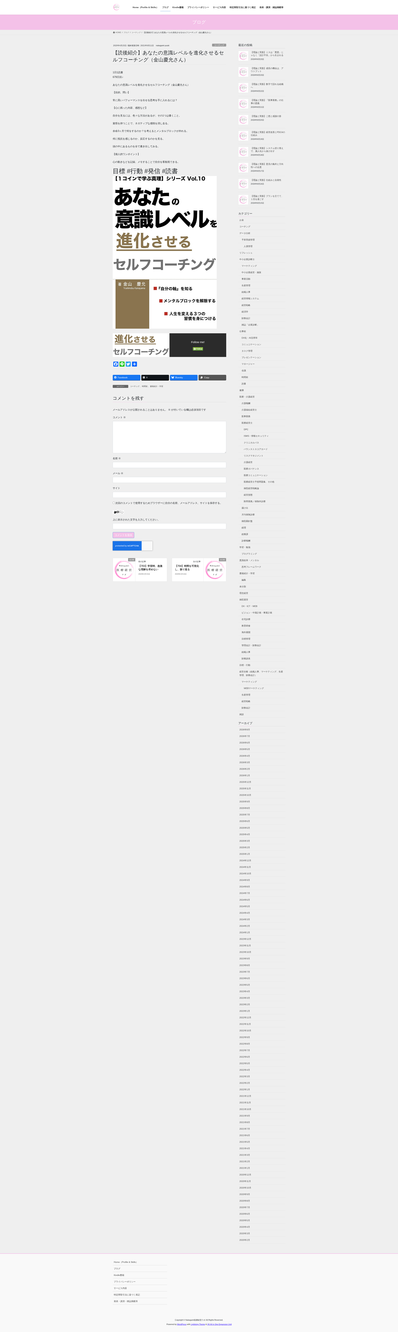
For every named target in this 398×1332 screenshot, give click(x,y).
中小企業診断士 (247, 259)
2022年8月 (244, 1044)
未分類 (242, 586)
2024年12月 (245, 860)
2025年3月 (244, 841)
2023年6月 (244, 978)
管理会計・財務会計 (251, 645)
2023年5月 (244, 985)
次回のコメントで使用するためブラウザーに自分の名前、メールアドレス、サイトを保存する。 (168, 503)
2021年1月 (244, 1168)
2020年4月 (244, 1227)
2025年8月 (244, 808)
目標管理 (246, 639)
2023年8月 (244, 965)
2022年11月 (245, 1024)
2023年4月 (244, 991)
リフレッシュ (245, 253)
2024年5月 (244, 906)
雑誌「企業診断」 (250, 325)
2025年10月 (245, 795)
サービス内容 (120, 1288)
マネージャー (248, 364)
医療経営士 (247, 423)
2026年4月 (244, 756)
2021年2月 (244, 1161)
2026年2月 (244, 769)
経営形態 (248, 495)
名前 (117, 458)
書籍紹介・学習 (156, 386)
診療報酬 (246, 540)
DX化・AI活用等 (249, 338)
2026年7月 (244, 736)
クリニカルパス (251, 442)
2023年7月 (244, 972)
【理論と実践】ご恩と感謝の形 (266, 116)
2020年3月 (244, 1233)
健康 (241, 390)
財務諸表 (246, 658)
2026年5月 (244, 749)
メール (118, 473)
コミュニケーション (251, 344)
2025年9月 (244, 801)
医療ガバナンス (251, 468)
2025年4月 (244, 834)
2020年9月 (244, 1194)
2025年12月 (245, 782)
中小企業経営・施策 (251, 272)
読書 (244, 383)
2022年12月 (245, 1017)
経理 (244, 527)
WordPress (181, 1324)
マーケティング (249, 266)
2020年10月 (245, 1187)
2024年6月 (244, 900)
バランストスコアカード (256, 449)
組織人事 (246, 292)
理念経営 (243, 593)
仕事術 (242, 331)
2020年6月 (244, 1214)
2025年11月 (245, 788)
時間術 (145, 386)
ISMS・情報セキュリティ (256, 436)
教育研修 (246, 625)
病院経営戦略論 (251, 488)
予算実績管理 (248, 239)
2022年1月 (244, 1089)
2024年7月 (244, 893)
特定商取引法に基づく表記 (127, 1294)
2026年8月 (244, 729)
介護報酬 (246, 403)
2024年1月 (244, 932)
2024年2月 (244, 926)
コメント (119, 417)
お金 (241, 220)
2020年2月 (244, 1240)
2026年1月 (244, 775)
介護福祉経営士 (249, 410)
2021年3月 (244, 1155)
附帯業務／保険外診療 (255, 501)
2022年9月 (244, 1037)
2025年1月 (244, 854)
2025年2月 (244, 847)
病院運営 (243, 599)
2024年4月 (244, 913)
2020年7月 (244, 1207)
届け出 (245, 508)
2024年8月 (244, 886)
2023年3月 (244, 998)
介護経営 (248, 462)
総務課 (245, 534)
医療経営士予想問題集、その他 (259, 482)
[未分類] (124, 569)
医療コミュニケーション (256, 475)
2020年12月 (245, 1174)
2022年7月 (244, 1050)
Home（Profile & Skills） (126, 1262)
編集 (244, 580)
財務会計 (246, 318)
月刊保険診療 (248, 514)
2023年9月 (244, 958)
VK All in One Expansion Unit (219, 1324)
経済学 (245, 311)
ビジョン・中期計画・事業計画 (257, 612)
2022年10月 (245, 1030)
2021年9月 (244, 1116)
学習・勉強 (244, 547)
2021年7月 (244, 1129)
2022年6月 (244, 1057)
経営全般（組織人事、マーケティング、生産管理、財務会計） (261, 673)
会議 (244, 370)
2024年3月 (244, 919)
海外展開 (246, 632)
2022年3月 (244, 1076)
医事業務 (246, 416)
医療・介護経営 (247, 396)
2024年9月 (244, 880)
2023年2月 (244, 1004)
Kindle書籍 (119, 1275)
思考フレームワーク (251, 567)
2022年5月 (244, 1063)
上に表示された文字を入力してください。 (136, 519)
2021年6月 (244, 1135)
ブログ (117, 1268)
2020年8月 (244, 1201)
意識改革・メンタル (249, 560)
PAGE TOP (386, 1289)
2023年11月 (245, 945)
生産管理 (246, 285)
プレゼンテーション (251, 357)
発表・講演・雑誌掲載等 (126, 1301)
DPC (246, 429)
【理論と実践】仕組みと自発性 (266, 180)
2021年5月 (244, 1142)
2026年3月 (244, 762)
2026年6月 (244, 742)
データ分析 (244, 233)
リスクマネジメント (253, 455)
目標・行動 (244, 665)
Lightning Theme (198, 1324)
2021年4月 (244, 1148)
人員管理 (248, 246)
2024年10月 (245, 873)
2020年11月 (245, 1181)
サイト (116, 488)
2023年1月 (244, 1011)
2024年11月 (245, 867)
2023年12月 (245, 939)
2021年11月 (245, 1102)
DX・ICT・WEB (249, 606)
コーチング (219, 45)
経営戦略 (246, 305)
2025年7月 (244, 814)
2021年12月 (245, 1096)
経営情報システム (250, 298)
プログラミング (249, 554)
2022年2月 (244, 1083)
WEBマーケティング (254, 688)
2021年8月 (244, 1122)
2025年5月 (244, 828)
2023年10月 (245, 952)
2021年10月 (245, 1109)
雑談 (241, 714)
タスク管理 (247, 351)
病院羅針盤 (247, 521)
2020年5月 (244, 1220)
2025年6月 (244, 821)
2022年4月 (244, 1070)
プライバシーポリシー (125, 1281)
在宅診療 (246, 619)
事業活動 (246, 279)
